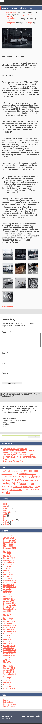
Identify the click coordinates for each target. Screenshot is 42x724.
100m (31, 471)
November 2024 (9, 540)
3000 (36, 471)
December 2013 (9, 650)
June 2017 (7, 568)
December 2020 (9, 548)
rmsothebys (27, 487)
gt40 (36, 480)
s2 (32, 487)
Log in (5, 700)
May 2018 (7, 556)
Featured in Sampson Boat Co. (15, 453)
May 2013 (7, 662)
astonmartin (23, 474)
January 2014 (8, 648)
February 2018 (9, 558)
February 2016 (9, 599)
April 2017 (7, 572)
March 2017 (8, 574)
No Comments (7, 306)
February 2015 (9, 621)
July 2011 (7, 686)
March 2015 (8, 619)
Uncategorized (13, 15)
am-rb (3, 474)
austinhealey (18, 476)
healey (6, 483)
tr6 (11, 489)
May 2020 (7, 552)
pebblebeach (17, 487)
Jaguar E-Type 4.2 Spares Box (15, 449)
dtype (35, 23)
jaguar (8, 25)
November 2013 (9, 652)
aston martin (32, 474)
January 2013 (8, 670)
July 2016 (7, 589)
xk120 (37, 490)
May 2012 (7, 682)
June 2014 (7, 637)
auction (5, 476)
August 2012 (8, 676)
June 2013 (7, 660)
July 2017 (7, 566)
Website (5, 373)
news (5, 510)
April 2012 (7, 684)
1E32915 (14, 471)
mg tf (32, 484)
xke (8, 492)
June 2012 (7, 680)
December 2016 (9, 581)
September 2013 (9, 656)
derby (8, 480)
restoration (7, 512)
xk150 (3, 492)
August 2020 (8, 550)
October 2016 (8, 585)
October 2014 (8, 629)
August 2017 (8, 564)
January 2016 (8, 601)
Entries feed (8, 702)
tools (5, 518)
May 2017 (7, 570)
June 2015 (7, 613)
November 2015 (9, 605)
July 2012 (7, 678)
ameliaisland (8, 474)
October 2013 (8, 654)
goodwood (29, 480)
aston (15, 473)
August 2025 (8, 536)
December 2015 (9, 603)
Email (4, 363)
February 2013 (9, 668)
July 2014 (7, 635)
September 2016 (9, 587)
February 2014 (9, 646)
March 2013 (8, 666)
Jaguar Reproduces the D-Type (17, 8)
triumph (17, 489)
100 (27, 471)
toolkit (4, 490)
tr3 (8, 490)
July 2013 (7, 658)
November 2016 (9, 583)
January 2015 (8, 623)
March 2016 (8, 597)
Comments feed (9, 704)
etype (20, 479)
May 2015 (7, 615)
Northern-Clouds (33, 716)
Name (5, 353)
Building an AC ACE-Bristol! (14, 461)
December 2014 (9, 625)
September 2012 (9, 674)
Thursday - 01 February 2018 (21, 20)
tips (4, 516)
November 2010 (9, 688)
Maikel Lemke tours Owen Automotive (18, 451)
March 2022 (8, 544)
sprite (36, 487)
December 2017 (9, 560)
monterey (7, 486)
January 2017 (8, 578)
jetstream (23, 484)
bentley (27, 476)
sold (5, 514)
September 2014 (9, 631)
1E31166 (6, 471)
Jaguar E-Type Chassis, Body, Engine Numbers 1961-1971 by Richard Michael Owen (19, 457)
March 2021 (8, 546)
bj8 (32, 476)
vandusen (26, 490)
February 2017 (9, 576)
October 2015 (8, 607)
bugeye (37, 477)
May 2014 (7, 639)
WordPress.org (9, 706)
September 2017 (9, 562)
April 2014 (7, 642)
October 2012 (8, 672)
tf (39, 486)
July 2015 (7, 611)
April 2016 (7, 595)
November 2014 (9, 627)
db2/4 (3, 480)
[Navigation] (2, 1)
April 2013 (7, 664)
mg (28, 483)
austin (10, 476)
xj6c (33, 489)
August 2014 (8, 633)
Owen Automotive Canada (27, 13)
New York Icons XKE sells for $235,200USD (17, 394)
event (5, 506)
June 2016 (7, 591)
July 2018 (7, 554)
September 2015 (9, 609)
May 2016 (7, 593)
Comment (6, 332)
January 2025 (8, 538)
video (5, 522)
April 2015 (7, 617)
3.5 (18, 471)
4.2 (23, 471)
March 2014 (8, 644)
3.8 (21, 471)
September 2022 (9, 542)
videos (6, 524)
